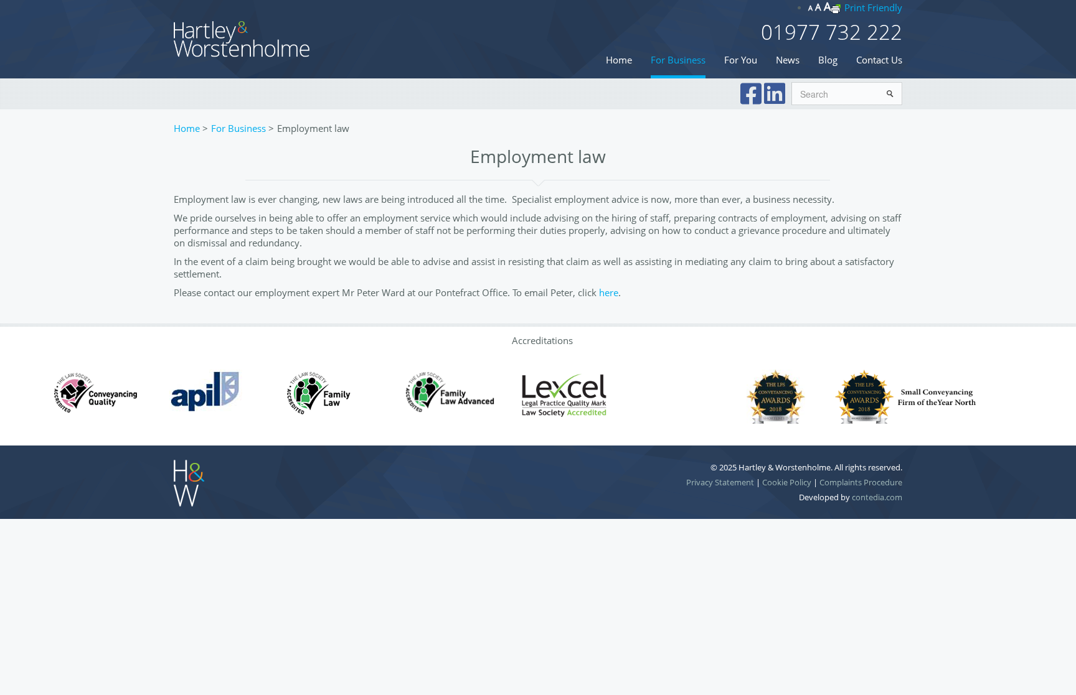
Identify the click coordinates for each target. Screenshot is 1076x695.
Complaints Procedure (860, 482)
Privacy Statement (720, 482)
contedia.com (877, 497)
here (608, 292)
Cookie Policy (786, 482)
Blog (828, 60)
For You (740, 60)
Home (619, 60)
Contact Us (879, 60)
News (788, 60)
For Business (678, 60)
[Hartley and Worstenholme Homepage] (242, 38)
